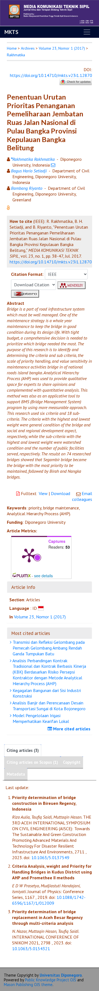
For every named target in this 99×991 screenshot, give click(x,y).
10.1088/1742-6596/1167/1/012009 (49, 900)
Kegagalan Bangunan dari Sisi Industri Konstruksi (46, 693)
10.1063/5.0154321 (31, 948)
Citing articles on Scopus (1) (32, 762)
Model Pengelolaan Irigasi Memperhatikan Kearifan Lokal (40, 718)
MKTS (11, 32)
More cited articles (71, 728)
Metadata (16, 774)
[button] (8, 207)
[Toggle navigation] (87, 32)
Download (60, 493)
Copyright (72, 762)
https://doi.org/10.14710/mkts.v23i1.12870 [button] (51, 262)
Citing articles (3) (23, 750)
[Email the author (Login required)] (53, 165)
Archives (28, 48)
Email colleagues (82, 496)
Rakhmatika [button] (16, 54)
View (43, 493)
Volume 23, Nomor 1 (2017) (62, 48)
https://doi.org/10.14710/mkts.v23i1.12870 (51, 75)
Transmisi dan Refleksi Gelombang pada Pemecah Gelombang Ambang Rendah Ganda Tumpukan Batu (48, 647)
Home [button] (12, 48)
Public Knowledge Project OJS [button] (50, 979)
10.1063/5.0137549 (50, 857)
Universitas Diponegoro (61, 975)
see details (43, 575)
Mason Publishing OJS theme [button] (28, 984)
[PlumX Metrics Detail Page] (29, 554)
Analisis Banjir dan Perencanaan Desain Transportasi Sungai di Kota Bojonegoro (49, 705)
